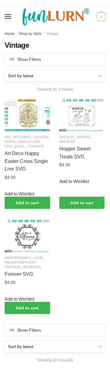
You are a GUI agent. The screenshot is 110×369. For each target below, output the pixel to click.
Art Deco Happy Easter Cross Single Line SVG (26, 161)
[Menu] (8, 16)
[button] (19, 194)
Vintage (36, 146)
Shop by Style (30, 34)
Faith (10, 141)
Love (38, 258)
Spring (83, 137)
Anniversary (18, 258)
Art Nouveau (18, 137)
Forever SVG (19, 274)
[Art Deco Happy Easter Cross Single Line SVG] (27, 115)
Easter (41, 137)
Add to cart (27, 202)
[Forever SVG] (27, 236)
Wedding (32, 267)
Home (10, 34)
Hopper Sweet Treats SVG (74, 152)
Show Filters (29, 59)
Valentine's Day (20, 262)
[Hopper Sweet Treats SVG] (82, 115)
